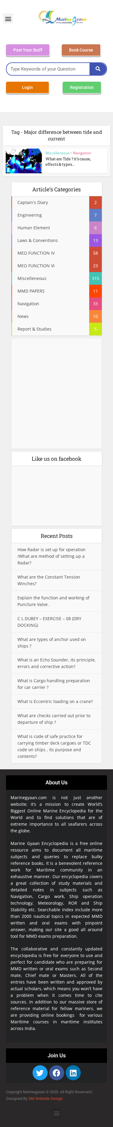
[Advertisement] (56, 395)
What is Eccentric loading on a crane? (55, 701)
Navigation (82, 152)
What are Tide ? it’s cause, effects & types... (68, 161)
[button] (8, 19)
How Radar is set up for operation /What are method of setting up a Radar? (51, 556)
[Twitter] (40, 1072)
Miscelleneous (58, 152)
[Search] (97, 69)
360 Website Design (45, 1098)
